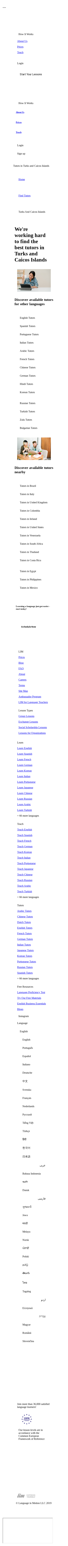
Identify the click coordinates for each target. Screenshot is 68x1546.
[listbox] (34, 1187)
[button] (34, 74)
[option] (34, 1040)
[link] (34, 41)
